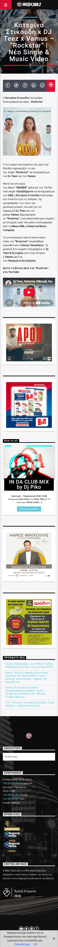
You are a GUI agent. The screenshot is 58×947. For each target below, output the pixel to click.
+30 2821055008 (11, 783)
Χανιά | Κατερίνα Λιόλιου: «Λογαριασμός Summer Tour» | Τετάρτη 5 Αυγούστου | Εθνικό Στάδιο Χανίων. (25, 692)
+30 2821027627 (11, 795)
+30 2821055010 (11, 799)
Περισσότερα (22, 944)
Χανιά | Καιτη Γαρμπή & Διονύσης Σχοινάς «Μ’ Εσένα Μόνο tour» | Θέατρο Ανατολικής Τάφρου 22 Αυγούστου (27, 677)
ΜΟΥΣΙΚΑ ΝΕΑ (29, 20)
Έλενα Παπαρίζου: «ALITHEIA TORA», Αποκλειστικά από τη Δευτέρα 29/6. (29, 665)
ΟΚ (35, 944)
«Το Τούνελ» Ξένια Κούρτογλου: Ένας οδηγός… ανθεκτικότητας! (30, 704)
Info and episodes (29, 509)
